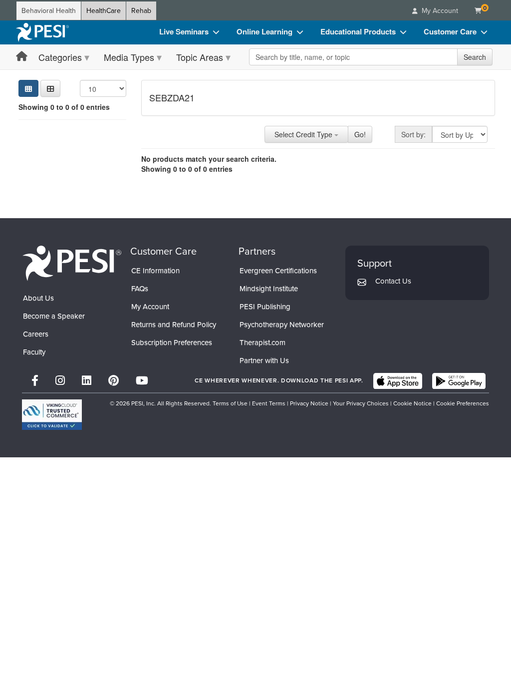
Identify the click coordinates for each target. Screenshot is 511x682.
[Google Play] (459, 381)
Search (475, 57)
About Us (38, 298)
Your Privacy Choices (361, 403)
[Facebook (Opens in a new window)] (35, 380)
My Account (150, 306)
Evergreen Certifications (278, 270)
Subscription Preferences (171, 342)
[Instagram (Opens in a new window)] (60, 380)
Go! (360, 134)
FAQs (139, 288)
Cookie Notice (412, 403)
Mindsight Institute (269, 288)
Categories (60, 56)
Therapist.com (262, 342)
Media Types (129, 56)
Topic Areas (199, 56)
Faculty (34, 351)
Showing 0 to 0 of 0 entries (64, 107)
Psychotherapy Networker (282, 324)
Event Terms (268, 403)
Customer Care (450, 31)
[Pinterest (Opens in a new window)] (113, 380)
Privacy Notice (309, 403)
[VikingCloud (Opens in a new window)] (52, 414)
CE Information (155, 270)
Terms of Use (230, 403)
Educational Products (358, 31)
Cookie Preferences (462, 403)
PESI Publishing (265, 306)
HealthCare (103, 10)
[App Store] (397, 381)
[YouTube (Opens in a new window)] (142, 380)
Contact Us (393, 281)
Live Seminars (184, 31)
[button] (50, 88)
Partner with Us (264, 360)
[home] (42, 32)
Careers (35, 334)
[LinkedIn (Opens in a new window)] (86, 380)
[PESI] (72, 263)
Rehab (141, 10)
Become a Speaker (54, 316)
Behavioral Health (48, 10)
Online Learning (264, 31)
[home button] (21, 56)
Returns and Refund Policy (173, 324)
